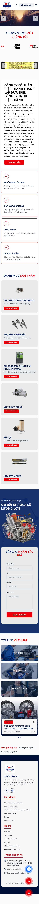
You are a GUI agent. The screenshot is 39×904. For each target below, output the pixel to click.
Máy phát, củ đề (10, 813)
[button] (17, 66)
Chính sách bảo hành (12, 846)
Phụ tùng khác (9, 820)
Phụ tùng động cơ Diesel (13, 803)
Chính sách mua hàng (12, 849)
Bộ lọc (6, 817)
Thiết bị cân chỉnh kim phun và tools (17, 810)
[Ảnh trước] (3, 18)
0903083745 (17, 869)
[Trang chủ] (10, 768)
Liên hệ (7, 842)
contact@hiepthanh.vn (20, 873)
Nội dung (9, 592)
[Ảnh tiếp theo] (35, 18)
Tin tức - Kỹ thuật (10, 839)
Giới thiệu (7, 832)
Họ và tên (10, 564)
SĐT (7, 573)
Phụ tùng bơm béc (11, 806)
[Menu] (36, 5)
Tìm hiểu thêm (14, 162)
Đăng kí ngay (19, 615)
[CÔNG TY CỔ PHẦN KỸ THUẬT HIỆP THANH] (7, 5)
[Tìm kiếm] (16, 5)
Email (8, 582)
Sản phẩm (8, 835)
